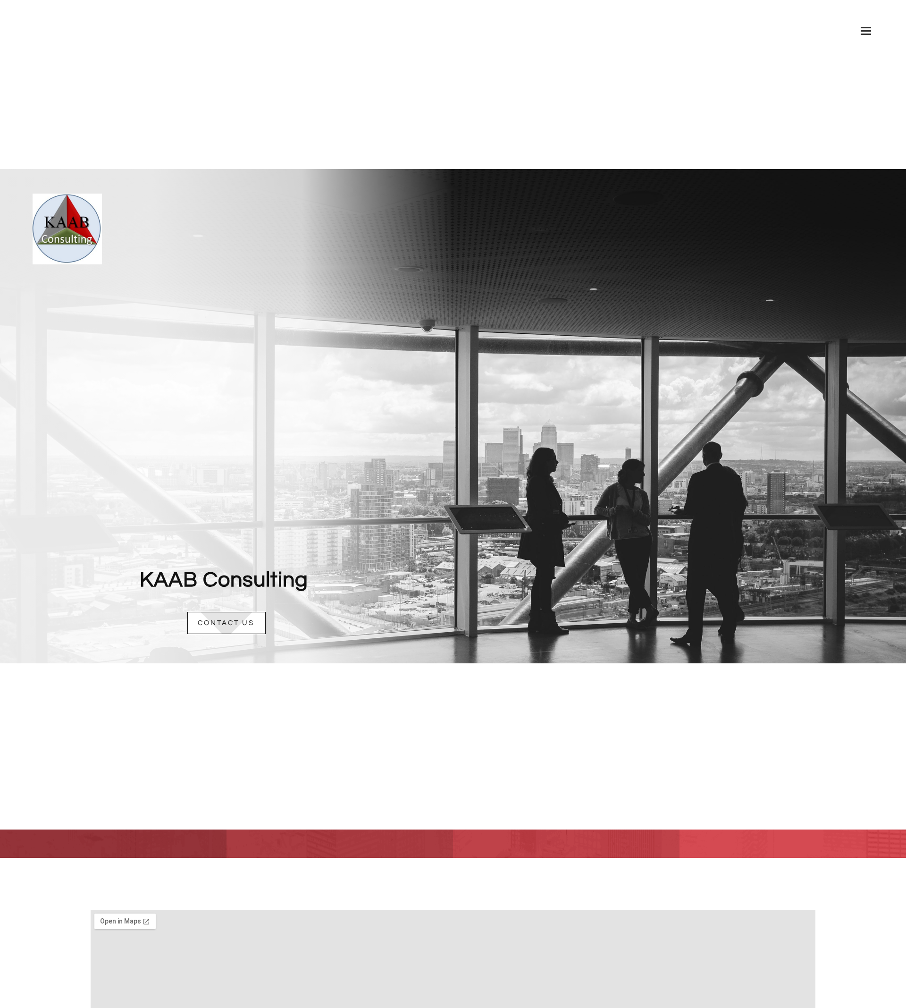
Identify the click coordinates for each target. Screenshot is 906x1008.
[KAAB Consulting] (67, 205)
